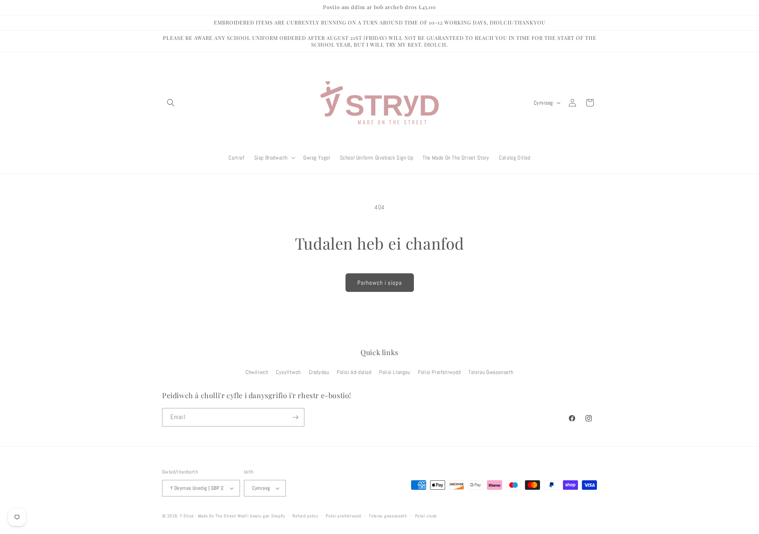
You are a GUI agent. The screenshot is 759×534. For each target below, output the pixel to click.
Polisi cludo (426, 516)
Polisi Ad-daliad (354, 372)
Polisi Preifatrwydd (439, 372)
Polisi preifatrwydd (343, 516)
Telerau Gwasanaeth (491, 372)
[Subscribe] (295, 417)
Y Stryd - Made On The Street (208, 516)
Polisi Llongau (394, 372)
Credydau (319, 372)
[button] (170, 102)
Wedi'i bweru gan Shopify (261, 516)
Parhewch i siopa (379, 282)
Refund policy (305, 516)
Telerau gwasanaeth (388, 516)
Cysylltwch (288, 372)
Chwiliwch (256, 372)
